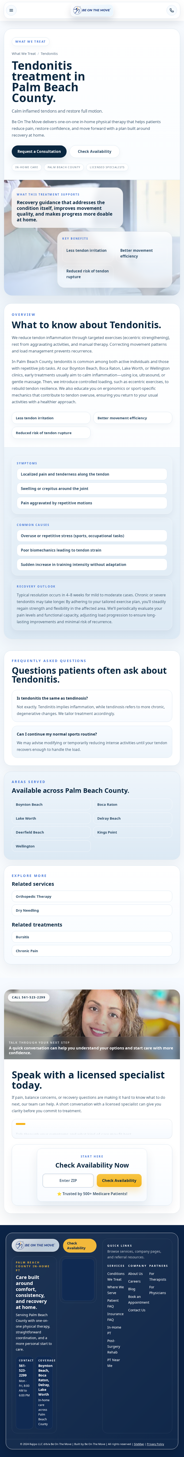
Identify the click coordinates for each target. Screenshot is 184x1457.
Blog (131, 1289)
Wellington (25, 846)
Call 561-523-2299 (29, 997)
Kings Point (107, 832)
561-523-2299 (23, 1370)
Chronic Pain (27, 950)
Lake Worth (26, 818)
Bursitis (22, 936)
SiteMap (139, 1444)
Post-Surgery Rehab (113, 1346)
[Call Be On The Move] (172, 10)
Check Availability (94, 151)
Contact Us (136, 1310)
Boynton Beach (29, 804)
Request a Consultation (39, 151)
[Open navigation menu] (11, 10)
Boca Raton (107, 804)
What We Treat (24, 53)
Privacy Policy (155, 1444)
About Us (135, 1273)
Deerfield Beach (30, 832)
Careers (134, 1281)
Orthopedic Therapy (33, 896)
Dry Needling (27, 910)
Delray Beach (109, 818)
